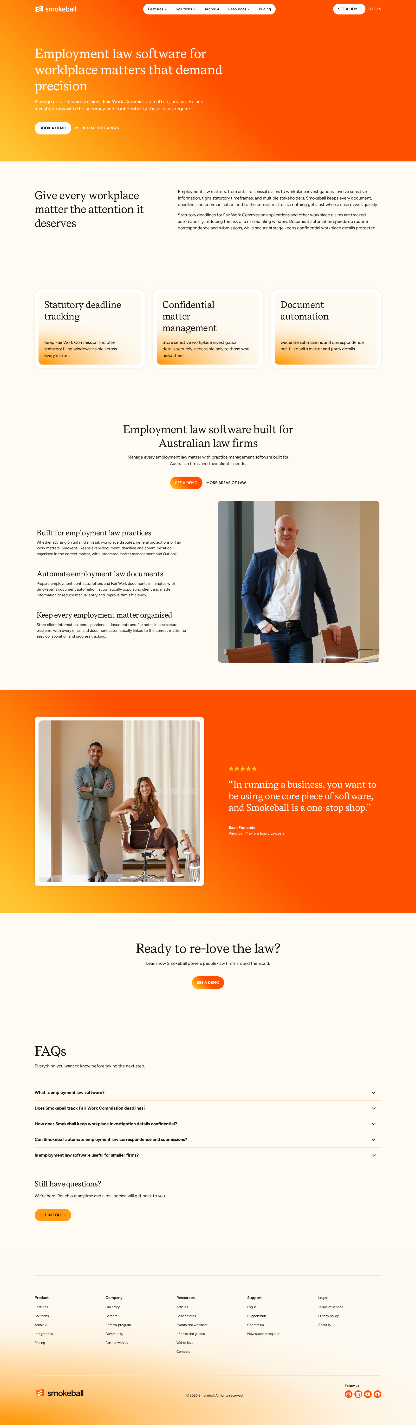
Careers (111, 1316)
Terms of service (330, 1307)
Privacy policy (328, 1316)
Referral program (118, 1325)
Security (324, 1325)
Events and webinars (192, 1325)
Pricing (40, 1343)
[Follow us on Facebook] (377, 1394)
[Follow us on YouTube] (368, 1394)
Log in (251, 1307)
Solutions (42, 1316)
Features (41, 1307)
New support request (263, 1334)
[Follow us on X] (348, 1394)
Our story (112, 1307)
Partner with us (116, 1343)
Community (114, 1334)
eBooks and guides (190, 1334)
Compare (183, 1352)
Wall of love (184, 1343)
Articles (182, 1307)
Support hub (256, 1316)
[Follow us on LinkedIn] (358, 1394)
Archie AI (41, 1325)
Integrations (44, 1334)
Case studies (186, 1316)
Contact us (255, 1325)
